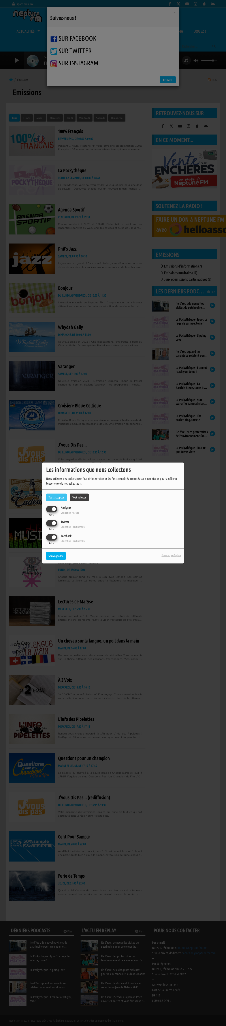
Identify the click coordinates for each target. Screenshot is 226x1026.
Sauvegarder (56, 556)
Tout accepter (56, 497)
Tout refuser (79, 497)
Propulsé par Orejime (171, 555)
